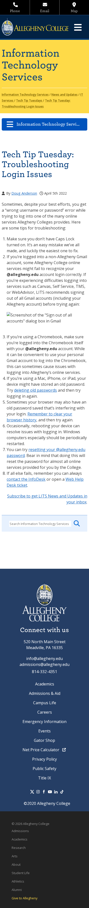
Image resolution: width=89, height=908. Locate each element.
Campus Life (44, 702)
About (16, 864)
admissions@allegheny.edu (44, 664)
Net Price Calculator (41, 749)
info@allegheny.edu (44, 658)
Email (44, 11)
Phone (15, 11)
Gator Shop (44, 740)
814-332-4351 (44, 671)
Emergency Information (44, 721)
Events (44, 731)
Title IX (44, 778)
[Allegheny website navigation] (78, 27)
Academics (44, 684)
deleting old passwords (35, 390)
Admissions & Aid (44, 693)
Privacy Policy (44, 759)
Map (74, 11)
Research (19, 847)
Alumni (17, 889)
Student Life (21, 873)
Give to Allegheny (24, 898)
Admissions (20, 831)
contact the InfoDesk (26, 479)
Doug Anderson (24, 193)
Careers (44, 712)
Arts (15, 856)
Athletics (18, 881)
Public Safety (44, 768)
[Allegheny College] (38, 27)
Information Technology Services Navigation (52, 124)
